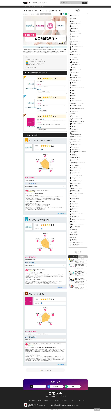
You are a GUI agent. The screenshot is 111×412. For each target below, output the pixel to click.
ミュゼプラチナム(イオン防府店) (31, 88)
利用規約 (40, 400)
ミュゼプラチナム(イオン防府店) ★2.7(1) (36, 61)
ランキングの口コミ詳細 (31, 67)
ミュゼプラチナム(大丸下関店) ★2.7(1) (36, 63)
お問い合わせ (73, 400)
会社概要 (46, 400)
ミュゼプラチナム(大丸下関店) (30, 107)
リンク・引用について (55, 400)
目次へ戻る (97, 409)
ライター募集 (81, 400)
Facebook (55, 386)
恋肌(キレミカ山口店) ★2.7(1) (34, 64)
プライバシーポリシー (31, 400)
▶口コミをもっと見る (61, 213)
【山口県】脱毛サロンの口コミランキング (34, 59)
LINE (73, 386)
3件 (53, 47)
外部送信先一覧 (65, 400)
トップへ (4, 411)
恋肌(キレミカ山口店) (31, 126)
